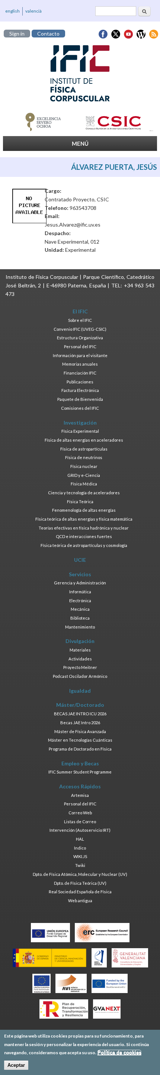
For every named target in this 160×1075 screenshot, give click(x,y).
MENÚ (80, 143)
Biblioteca (80, 618)
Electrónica (80, 600)
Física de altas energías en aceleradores (84, 440)
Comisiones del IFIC (80, 408)
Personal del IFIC (80, 346)
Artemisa (80, 795)
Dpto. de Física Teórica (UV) (80, 883)
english (12, 11)
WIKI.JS (80, 856)
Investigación (80, 422)
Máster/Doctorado (80, 705)
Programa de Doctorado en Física (80, 748)
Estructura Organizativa (80, 337)
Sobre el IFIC (80, 320)
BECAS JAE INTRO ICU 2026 (80, 713)
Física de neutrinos (83, 457)
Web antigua (80, 900)
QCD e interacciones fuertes (84, 536)
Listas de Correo (80, 821)
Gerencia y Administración (80, 582)
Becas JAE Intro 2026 (80, 722)
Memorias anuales (80, 364)
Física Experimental (80, 431)
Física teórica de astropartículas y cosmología (84, 545)
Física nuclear (83, 466)
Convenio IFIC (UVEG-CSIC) (80, 329)
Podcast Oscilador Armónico (80, 676)
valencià (33, 11)
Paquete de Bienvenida (80, 399)
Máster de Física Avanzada (80, 731)
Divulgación (80, 641)
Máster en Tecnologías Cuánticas (80, 740)
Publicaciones (80, 381)
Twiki (80, 865)
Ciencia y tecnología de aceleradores (84, 492)
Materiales (80, 649)
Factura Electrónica (80, 390)
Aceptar (16, 1065)
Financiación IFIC (80, 372)
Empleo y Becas (80, 763)
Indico (80, 847)
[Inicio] (80, 73)
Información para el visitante (80, 355)
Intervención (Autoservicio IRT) (80, 830)
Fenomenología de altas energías (84, 510)
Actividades (80, 658)
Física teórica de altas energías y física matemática (83, 519)
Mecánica (80, 609)
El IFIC (80, 311)
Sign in (17, 33)
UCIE (80, 560)
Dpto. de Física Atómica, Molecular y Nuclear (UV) (80, 874)
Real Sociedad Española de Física (80, 891)
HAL (80, 839)
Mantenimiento (80, 626)
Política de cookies (119, 1052)
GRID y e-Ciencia (83, 475)
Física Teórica (80, 501)
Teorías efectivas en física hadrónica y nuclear (84, 527)
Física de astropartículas (84, 448)
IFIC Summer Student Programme (80, 771)
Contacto (48, 33)
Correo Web (80, 812)
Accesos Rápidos (80, 786)
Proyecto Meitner (80, 667)
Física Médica (84, 483)
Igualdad (80, 690)
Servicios (80, 574)
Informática (80, 591)
